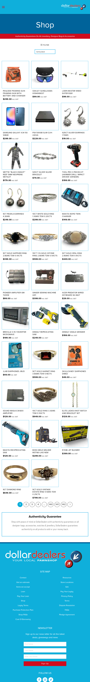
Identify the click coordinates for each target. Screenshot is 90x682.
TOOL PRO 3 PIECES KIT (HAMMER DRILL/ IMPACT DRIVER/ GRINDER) (73, 174)
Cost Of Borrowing (23, 619)
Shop (23, 601)
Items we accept (23, 587)
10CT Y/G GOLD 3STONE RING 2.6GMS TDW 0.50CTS (44, 254)
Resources (67, 578)
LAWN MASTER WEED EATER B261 (71, 92)
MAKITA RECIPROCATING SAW (14, 451)
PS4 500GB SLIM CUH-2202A (42, 134)
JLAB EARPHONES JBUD (14, 371)
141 (57, 504)
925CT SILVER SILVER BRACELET (42, 173)
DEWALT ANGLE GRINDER (73, 332)
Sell (66, 587)
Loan (23, 591)
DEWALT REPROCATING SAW (42, 333)
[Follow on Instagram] (45, 679)
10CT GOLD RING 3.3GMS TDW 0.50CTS (43, 412)
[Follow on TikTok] (51, 679)
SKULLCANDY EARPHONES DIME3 (74, 372)
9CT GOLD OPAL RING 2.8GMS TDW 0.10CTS (72, 254)
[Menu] (3, 7)
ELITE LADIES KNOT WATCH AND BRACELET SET (74, 412)
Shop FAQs (23, 614)
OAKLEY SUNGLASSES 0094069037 (42, 92)
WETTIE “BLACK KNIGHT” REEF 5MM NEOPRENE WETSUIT (14, 174)
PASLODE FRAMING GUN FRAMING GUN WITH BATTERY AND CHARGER (14, 93)
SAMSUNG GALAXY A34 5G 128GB (15, 134)
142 (64, 504)
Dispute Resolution (67, 605)
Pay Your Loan (23, 596)
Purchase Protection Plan (23, 610)
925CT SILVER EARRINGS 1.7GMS (73, 134)
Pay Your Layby (66, 591)
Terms (67, 601)
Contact (23, 578)
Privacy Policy (67, 596)
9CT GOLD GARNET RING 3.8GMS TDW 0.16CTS (43, 372)
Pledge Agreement (67, 614)
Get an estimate (23, 582)
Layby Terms (23, 605)
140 (50, 504)
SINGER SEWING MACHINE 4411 (44, 294)
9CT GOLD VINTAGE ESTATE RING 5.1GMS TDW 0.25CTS (44, 492)
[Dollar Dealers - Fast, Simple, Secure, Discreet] (73, 7)
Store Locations (67, 582)
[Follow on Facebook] (39, 679)
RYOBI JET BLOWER (71, 450)
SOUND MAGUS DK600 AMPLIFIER (13, 412)
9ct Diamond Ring (12, 489)
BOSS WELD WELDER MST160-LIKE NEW (41, 451)
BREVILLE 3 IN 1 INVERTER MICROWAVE (14, 333)
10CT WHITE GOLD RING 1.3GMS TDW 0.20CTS (43, 215)
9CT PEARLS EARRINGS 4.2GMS (13, 215)
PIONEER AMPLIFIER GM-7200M (14, 294)
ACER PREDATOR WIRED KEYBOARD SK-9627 (73, 294)
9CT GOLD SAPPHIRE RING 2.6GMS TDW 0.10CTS (15, 254)
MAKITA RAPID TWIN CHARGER (71, 215)
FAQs (67, 610)
